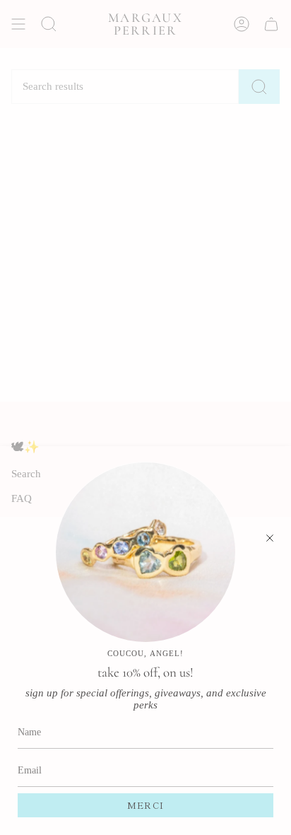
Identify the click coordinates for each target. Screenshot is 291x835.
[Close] (270, 538)
